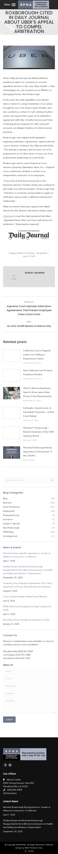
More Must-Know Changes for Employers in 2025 (26, 620)
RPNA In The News (26, 253)
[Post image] (11, 355)
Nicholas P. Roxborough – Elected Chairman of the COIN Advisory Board (38, 431)
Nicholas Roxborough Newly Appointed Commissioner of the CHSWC (37, 451)
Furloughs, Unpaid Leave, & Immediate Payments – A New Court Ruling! (38, 412)
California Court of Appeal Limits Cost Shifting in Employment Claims (36, 354)
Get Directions (10, 793)
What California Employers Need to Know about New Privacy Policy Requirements (37, 392)
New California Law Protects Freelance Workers (37, 372)
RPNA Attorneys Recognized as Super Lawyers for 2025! (27, 608)
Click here (8, 216)
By (42, 253)
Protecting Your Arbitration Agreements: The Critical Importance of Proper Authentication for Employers (27, 585)
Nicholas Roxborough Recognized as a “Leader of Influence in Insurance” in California (26, 555)
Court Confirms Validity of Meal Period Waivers (25, 596)
